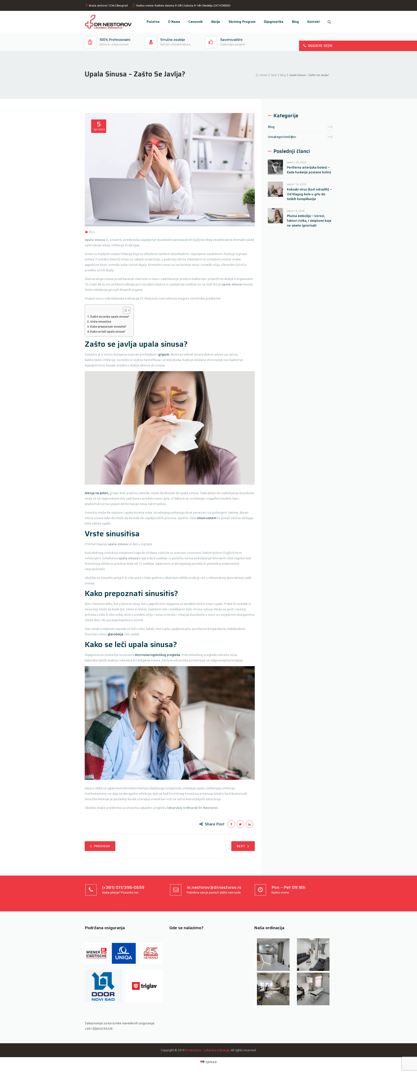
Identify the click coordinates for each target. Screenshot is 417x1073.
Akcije (215, 21)
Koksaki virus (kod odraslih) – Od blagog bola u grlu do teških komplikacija (309, 194)
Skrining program (241, 21)
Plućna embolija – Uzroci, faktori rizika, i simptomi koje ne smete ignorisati (309, 220)
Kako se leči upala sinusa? (107, 331)
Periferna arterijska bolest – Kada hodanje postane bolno (309, 170)
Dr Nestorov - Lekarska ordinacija (207, 1050)
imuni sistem (206, 518)
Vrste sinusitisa (100, 321)
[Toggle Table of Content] (124, 310)
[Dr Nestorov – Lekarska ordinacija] (108, 22)
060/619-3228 (320, 45)
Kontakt (313, 21)
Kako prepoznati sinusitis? (108, 326)
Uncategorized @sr (282, 137)
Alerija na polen (96, 493)
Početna (153, 21)
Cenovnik (196, 21)
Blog (295, 21)
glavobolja (115, 634)
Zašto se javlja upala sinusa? (109, 316)
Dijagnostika (273, 21)
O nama (174, 21)
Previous (102, 846)
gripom (163, 354)
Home (262, 74)
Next (241, 846)
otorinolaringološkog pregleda (157, 655)
